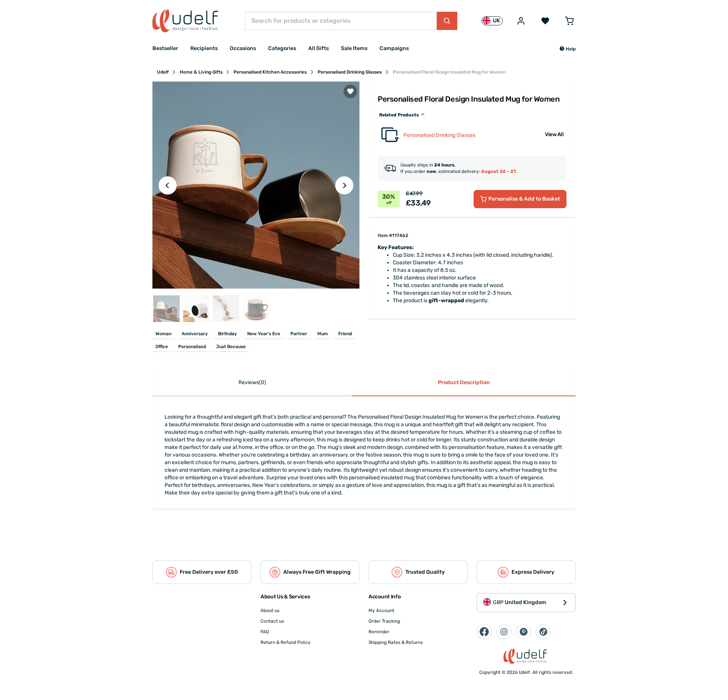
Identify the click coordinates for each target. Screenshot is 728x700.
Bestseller (165, 48)
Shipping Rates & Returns (396, 642)
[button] (567, 49)
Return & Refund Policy (285, 642)
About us (269, 610)
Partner (298, 333)
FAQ (264, 631)
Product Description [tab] (464, 382)
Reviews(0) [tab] (252, 382)
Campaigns (394, 48)
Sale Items (354, 48)
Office (161, 346)
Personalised (192, 346)
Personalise (524, 199)
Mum (322, 333)
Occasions (243, 48)
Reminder (379, 631)
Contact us (272, 621)
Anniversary (195, 333)
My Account (381, 610)
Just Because (231, 346)
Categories (282, 48)
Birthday (227, 333)
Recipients (204, 48)
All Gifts (318, 48)
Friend (345, 333)
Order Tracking (384, 621)
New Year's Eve (263, 333)
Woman (163, 333)
